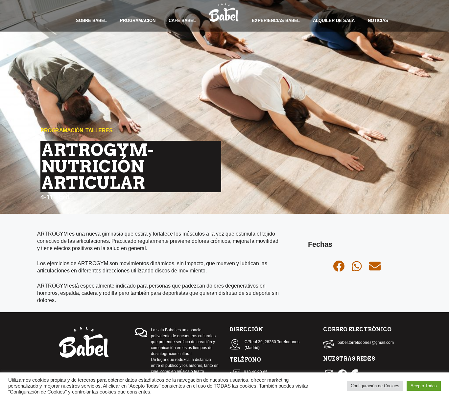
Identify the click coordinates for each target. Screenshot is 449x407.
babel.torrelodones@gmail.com (366, 342)
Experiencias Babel (276, 20)
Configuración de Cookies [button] (375, 385)
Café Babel (182, 20)
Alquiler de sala (334, 20)
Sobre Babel (91, 20)
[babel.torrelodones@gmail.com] (328, 344)
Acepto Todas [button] (424, 385)
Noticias (378, 20)
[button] (338, 266)
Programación (137, 20)
